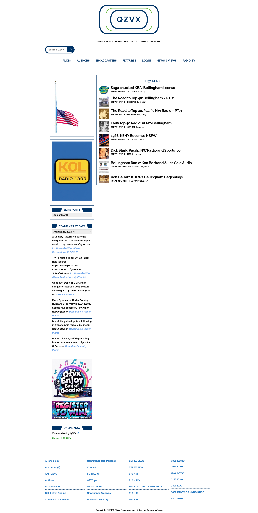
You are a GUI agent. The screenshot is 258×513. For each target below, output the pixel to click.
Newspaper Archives (99, 493)
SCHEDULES (136, 461)
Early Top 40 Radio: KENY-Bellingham (141, 123)
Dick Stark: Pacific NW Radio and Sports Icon (146, 150)
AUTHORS (83, 60)
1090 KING (177, 466)
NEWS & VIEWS (167, 60)
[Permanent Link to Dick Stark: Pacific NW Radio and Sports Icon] (104, 153)
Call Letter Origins (55, 493)
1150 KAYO (177, 473)
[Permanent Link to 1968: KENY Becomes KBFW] (104, 140)
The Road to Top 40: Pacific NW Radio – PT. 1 (146, 111)
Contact (91, 467)
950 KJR (134, 499)
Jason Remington (120, 91)
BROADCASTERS (106, 60)
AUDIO (67, 60)
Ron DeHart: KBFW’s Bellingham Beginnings (147, 177)
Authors (49, 480)
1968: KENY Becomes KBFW (133, 136)
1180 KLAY (177, 479)
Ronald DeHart (119, 167)
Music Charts (94, 486)
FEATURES (129, 60)
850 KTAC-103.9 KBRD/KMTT (145, 486)
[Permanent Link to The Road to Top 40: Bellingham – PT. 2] (104, 101)
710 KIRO (134, 480)
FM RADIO (93, 473)
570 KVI (133, 473)
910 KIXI (133, 493)
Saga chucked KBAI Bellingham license (143, 88)
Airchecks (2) (52, 467)
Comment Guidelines (57, 499)
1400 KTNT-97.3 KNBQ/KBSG (187, 492)
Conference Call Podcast (101, 461)
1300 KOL (176, 485)
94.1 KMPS (177, 498)
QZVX (129, 19)
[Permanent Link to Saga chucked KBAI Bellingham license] (104, 90)
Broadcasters (52, 486)
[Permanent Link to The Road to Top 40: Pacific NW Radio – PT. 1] (104, 114)
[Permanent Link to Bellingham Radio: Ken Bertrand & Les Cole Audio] (104, 167)
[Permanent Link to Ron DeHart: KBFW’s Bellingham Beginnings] (104, 179)
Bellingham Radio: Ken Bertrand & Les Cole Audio (151, 163)
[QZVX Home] (72, 171)
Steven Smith (118, 102)
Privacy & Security (97, 499)
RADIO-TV (188, 60)
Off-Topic (92, 480)
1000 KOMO (178, 461)
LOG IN (146, 60)
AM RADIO (51, 473)
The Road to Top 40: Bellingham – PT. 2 (142, 98)
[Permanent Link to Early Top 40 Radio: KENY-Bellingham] (104, 126)
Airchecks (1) (52, 461)
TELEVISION (136, 467)
